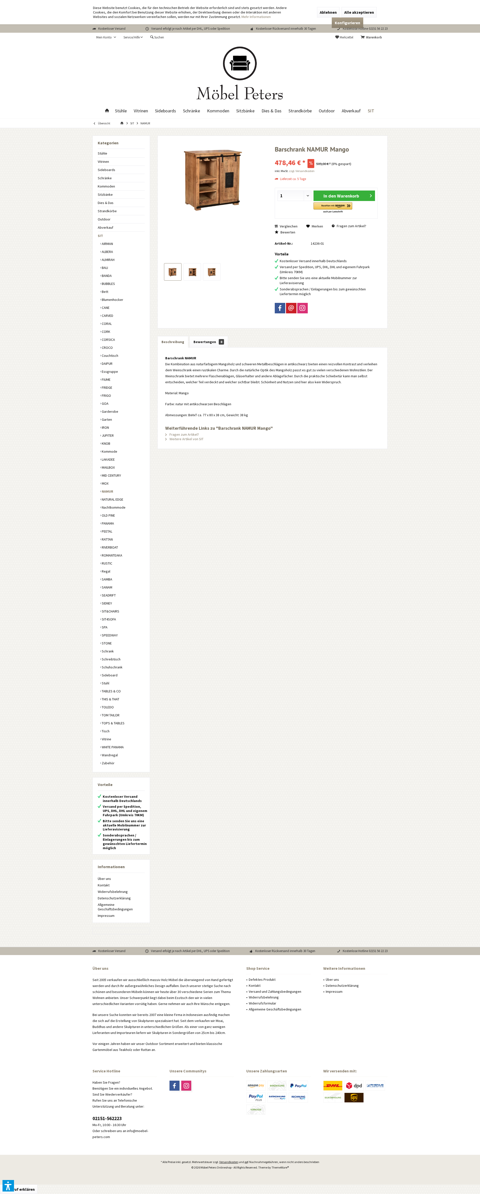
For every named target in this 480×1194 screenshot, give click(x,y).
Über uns (104, 878)
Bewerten (287, 232)
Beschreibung (173, 342)
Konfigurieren (347, 22)
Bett (104, 291)
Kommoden (106, 186)
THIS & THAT (110, 699)
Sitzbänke (105, 194)
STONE (106, 643)
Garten (106, 419)
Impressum (106, 915)
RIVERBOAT (109, 547)
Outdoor (104, 219)
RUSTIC (106, 563)
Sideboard (109, 675)
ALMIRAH (107, 259)
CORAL (106, 323)
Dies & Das (106, 202)
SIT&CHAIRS (110, 611)
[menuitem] (372, 37)
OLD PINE (108, 515)
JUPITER (107, 435)
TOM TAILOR (110, 715)
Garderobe (109, 411)
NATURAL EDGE (112, 499)
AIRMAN (107, 243)
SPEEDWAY (109, 635)
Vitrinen (103, 161)
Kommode (109, 451)
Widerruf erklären (19, 1189)
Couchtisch (109, 355)
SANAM (106, 587)
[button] (333, 207)
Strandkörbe (107, 211)
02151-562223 (107, 1118)
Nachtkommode (113, 507)
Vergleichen (288, 226)
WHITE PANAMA (112, 747)
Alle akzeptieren (359, 12)
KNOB (105, 443)
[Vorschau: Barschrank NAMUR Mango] (173, 272)
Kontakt (104, 885)
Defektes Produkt (262, 979)
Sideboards (106, 170)
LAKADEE (108, 459)
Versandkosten (228, 1162)
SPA (104, 627)
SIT (100, 235)
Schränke (105, 178)
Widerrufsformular (262, 1003)
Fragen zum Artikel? (351, 226)
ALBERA (107, 251)
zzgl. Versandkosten (301, 171)
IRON (105, 427)
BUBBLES (108, 283)
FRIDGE (106, 387)
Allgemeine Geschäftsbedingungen (115, 906)
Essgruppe (109, 371)
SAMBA (106, 579)
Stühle (102, 153)
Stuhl (105, 683)
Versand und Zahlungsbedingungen (275, 991)
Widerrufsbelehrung (113, 891)
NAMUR (107, 491)
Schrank (107, 651)
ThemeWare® (280, 1167)
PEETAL (106, 531)
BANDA (106, 275)
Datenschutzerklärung (114, 898)
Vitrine (106, 739)
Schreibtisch (110, 659)
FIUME (105, 379)
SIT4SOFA (108, 619)
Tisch (105, 731)
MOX (104, 483)
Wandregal (109, 755)
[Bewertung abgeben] (326, 156)
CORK (105, 331)
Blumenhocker (112, 299)
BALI (104, 267)
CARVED (107, 315)
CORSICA (108, 339)
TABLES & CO (111, 691)
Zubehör (107, 763)
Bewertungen (208, 342)
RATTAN (107, 539)
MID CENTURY (111, 475)
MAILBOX (108, 467)
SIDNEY (106, 603)
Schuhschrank (111, 667)
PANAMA (107, 523)
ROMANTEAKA (111, 555)
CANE (105, 307)
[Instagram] (302, 308)
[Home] (107, 111)
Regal (105, 571)
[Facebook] (280, 308)
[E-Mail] (291, 308)
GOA (104, 403)
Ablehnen (328, 12)
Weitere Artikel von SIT (186, 439)
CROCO (107, 347)
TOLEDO (107, 707)
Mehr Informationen (256, 16)
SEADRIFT (108, 595)
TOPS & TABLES (112, 723)
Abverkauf (105, 227)
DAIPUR (106, 363)
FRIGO (106, 395)
